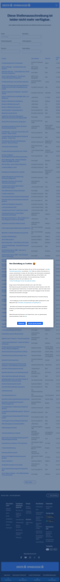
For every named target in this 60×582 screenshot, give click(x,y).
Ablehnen (21, 323)
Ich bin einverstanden (35, 323)
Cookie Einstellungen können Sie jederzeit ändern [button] (22, 280)
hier (26, 316)
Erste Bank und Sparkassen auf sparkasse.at (29, 302)
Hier (30, 271)
